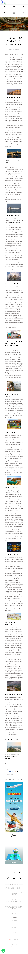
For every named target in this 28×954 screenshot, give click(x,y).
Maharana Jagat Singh (15, 222)
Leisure (17, 49)
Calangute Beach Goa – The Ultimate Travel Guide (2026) (13, 888)
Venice (18, 69)
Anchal (7, 769)
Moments (14, 944)
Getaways (14, 934)
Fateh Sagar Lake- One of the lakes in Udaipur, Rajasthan (14, 912)
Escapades (15, 927)
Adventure (15, 920)
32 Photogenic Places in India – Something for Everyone (13, 907)
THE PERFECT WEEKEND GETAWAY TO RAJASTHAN (12, 756)
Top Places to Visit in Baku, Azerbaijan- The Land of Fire (13, 897)
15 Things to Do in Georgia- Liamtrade (13, 902)
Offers (14, 946)
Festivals (14, 932)
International (14, 939)
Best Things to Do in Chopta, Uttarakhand (13, 893)
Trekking (14, 949)
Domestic (14, 925)
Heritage (11, 49)
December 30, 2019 (9, 774)
